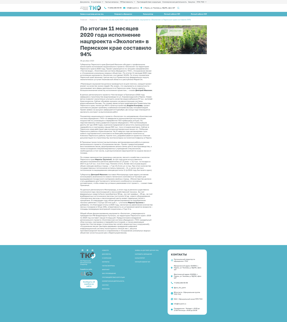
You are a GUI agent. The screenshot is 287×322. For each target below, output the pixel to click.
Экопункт (105, 269)
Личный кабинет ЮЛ (199, 14)
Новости (105, 250)
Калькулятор (148, 14)
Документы (85, 2)
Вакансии (106, 289)
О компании (96, 2)
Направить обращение (123, 14)
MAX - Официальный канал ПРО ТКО (188, 299)
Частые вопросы (111, 2)
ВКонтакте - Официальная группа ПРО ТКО (187, 293)
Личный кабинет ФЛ (172, 14)
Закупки (191, 2)
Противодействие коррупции (149, 2)
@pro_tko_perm (180, 288)
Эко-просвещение (109, 273)
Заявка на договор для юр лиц (91, 14)
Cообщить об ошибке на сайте (89, 284)
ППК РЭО (200, 2)
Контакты (105, 262)
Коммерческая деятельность (174, 2)
